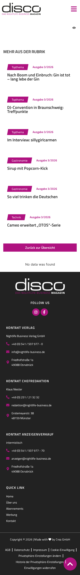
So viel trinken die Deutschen (32, 196)
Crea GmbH (63, 539)
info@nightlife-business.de (28, 352)
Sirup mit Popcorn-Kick (27, 168)
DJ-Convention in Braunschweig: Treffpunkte (35, 109)
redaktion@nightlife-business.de (31, 405)
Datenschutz (22, 550)
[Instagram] (36, 312)
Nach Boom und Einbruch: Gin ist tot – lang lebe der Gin (38, 77)
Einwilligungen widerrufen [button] (40, 568)
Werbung (11, 514)
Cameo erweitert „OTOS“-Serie (34, 225)
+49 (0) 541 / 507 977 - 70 (28, 450)
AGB (7, 550)
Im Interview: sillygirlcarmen (32, 140)
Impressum (40, 550)
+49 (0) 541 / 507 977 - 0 (27, 344)
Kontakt (11, 521)
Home (9, 496)
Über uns (11, 502)
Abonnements (14, 508)
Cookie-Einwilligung (62, 550)
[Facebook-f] (44, 312)
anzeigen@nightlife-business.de (31, 458)
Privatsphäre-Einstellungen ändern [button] (39, 556)
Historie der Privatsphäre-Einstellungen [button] (40, 562)
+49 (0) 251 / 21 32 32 (25, 397)
